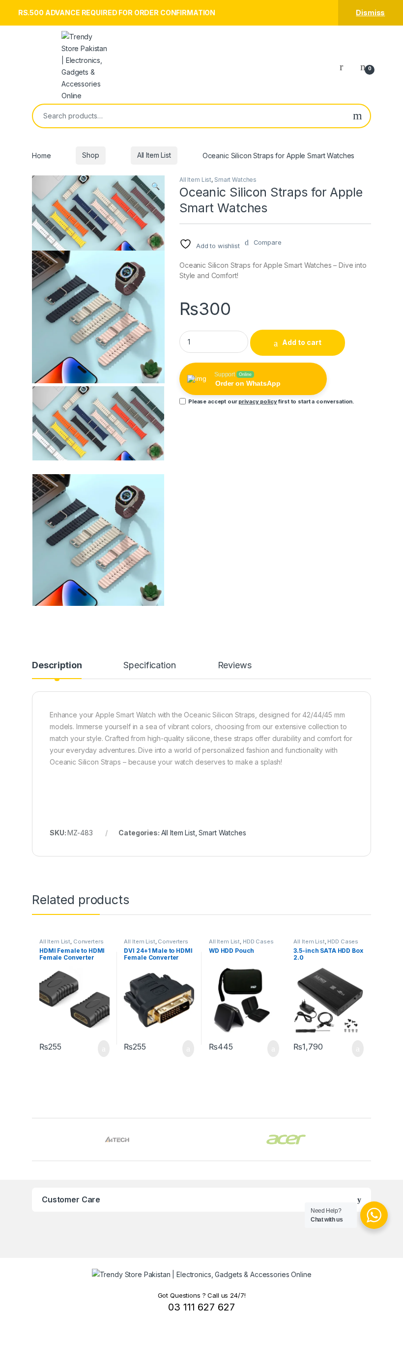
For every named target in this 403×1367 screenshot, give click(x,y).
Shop (90, 155)
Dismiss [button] (370, 12)
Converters (88, 941)
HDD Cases (258, 941)
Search (357, 116)
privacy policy (257, 401)
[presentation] (368, 1140)
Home (41, 155)
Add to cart (301, 342)
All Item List (154, 155)
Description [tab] (57, 665)
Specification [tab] (149, 665)
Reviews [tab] (235, 665)
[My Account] (345, 66)
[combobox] (189, 116)
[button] (155, 186)
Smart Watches (235, 179)
